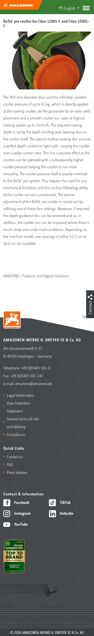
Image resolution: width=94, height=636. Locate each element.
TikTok (65, 502)
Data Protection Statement (18, 407)
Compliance (16, 434)
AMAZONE (11, 276)
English (69, 8)
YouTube (20, 524)
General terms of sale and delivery (23, 422)
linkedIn (66, 513)
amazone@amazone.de (33, 383)
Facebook (21, 502)
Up (84, 316)
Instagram (22, 513)
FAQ (10, 464)
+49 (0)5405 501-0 (35, 368)
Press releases (17, 472)
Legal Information (20, 395)
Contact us (15, 456)
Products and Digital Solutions (45, 276)
